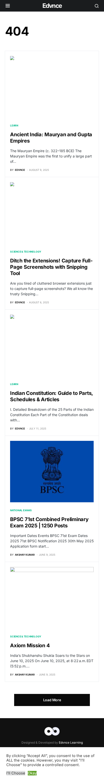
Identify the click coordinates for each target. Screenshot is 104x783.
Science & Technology (25, 251)
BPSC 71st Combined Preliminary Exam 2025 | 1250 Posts (49, 522)
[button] (7, 6)
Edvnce (52, 5)
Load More (52, 700)
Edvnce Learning (71, 742)
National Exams (21, 510)
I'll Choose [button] (15, 773)
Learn (14, 125)
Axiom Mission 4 (30, 645)
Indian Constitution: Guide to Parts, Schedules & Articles (51, 396)
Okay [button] (32, 773)
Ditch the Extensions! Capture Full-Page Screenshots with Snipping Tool (51, 267)
